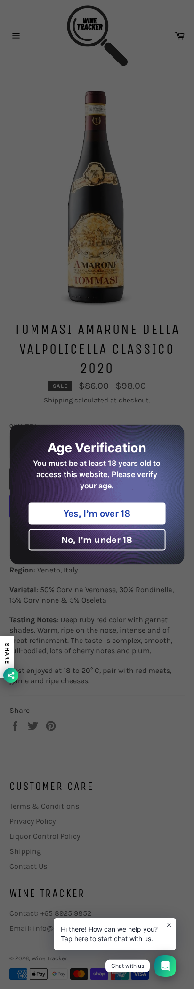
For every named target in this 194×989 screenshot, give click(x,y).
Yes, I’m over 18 (97, 513)
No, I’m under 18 (96, 539)
